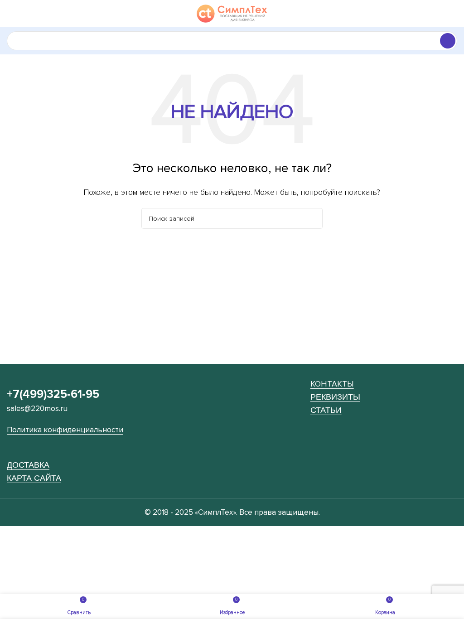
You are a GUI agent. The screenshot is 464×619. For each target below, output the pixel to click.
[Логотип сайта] (232, 13)
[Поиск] (447, 40)
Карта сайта (34, 478)
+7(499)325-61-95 (53, 394)
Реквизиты (335, 397)
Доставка (28, 464)
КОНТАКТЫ (332, 384)
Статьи (326, 410)
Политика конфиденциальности (65, 430)
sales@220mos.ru (37, 408)
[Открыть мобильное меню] (10, 14)
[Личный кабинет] (453, 14)
